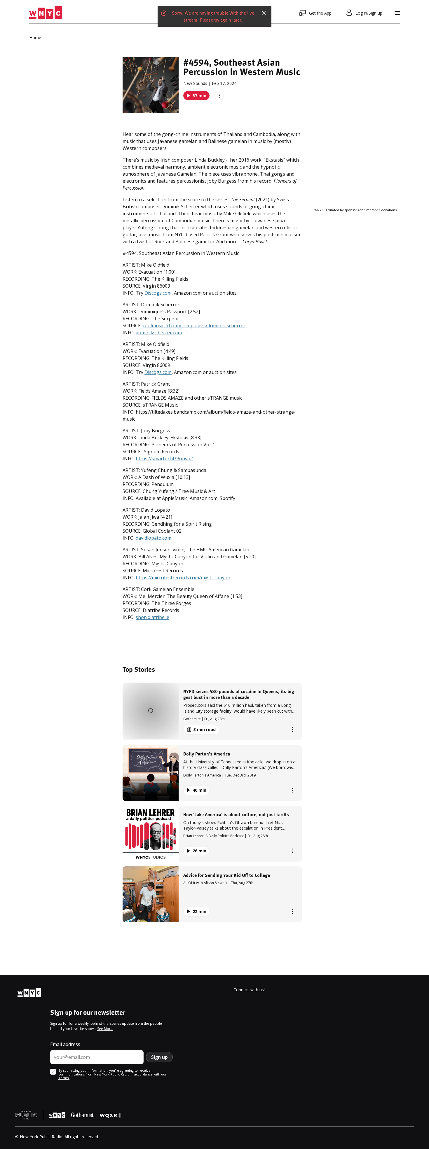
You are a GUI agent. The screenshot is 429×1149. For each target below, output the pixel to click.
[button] (212, 711)
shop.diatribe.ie (152, 617)
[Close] (264, 13)
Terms (63, 1077)
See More (105, 1028)
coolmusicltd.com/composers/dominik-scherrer (194, 325)
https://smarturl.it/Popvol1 (165, 458)
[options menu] (219, 95)
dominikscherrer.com (159, 332)
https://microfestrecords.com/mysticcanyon (183, 577)
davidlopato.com (153, 538)
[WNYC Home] (45, 13)
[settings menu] (397, 13)
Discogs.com (158, 293)
